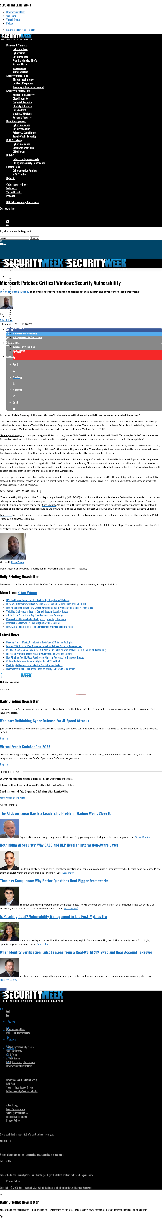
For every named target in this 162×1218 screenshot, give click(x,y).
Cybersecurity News (15, 12)
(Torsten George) (9, 980)
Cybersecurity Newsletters (19, 1066)
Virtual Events (13, 19)
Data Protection (21, 129)
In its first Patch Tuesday (14, 292)
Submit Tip (5, 1141)
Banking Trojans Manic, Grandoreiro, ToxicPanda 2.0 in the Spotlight (39, 642)
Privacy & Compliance (24, 133)
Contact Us (5, 1161)
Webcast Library (14, 1051)
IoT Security (19, 110)
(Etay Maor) (68, 873)
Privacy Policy (13, 1120)
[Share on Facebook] (84, 330)
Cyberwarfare (20, 49)
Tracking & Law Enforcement (28, 87)
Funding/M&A (13, 167)
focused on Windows (11, 439)
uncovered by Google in (84, 477)
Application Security (23, 95)
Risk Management (16, 121)
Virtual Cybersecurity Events (20, 1047)
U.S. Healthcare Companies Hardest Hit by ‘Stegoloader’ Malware (37, 600)
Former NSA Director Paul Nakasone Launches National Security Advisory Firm (44, 646)
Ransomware (19, 68)
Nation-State (20, 64)
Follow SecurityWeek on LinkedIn (21, 1091)
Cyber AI (10, 178)
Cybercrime (19, 53)
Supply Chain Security (24, 136)
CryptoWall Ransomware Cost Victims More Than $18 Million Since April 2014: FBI (46, 604)
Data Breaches (20, 57)
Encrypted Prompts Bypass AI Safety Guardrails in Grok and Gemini (39, 654)
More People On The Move (12, 798)
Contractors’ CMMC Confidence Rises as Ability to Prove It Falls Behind (40, 669)
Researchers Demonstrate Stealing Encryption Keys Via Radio (36, 619)
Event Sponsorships (15, 1109)
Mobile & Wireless (22, 114)
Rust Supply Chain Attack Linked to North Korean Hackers (34, 665)
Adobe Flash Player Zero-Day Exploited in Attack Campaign (34, 615)
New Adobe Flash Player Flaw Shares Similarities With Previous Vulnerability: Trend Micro (49, 608)
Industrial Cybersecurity (26, 159)
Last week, (6, 515)
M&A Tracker (20, 174)
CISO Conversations (23, 148)
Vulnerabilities (20, 72)
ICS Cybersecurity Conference (20, 30)
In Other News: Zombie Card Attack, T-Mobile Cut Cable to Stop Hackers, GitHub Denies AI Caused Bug (56, 650)
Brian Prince (6, 320)
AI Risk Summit (14, 1058)
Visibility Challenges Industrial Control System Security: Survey (37, 611)
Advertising (12, 1105)
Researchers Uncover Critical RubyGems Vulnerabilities (33, 623)
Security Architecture (18, 91)
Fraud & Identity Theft (25, 60)
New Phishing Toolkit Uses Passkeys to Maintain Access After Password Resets (45, 657)
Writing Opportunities (17, 1113)
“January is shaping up (12, 435)
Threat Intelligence (23, 79)
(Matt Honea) (71, 908)
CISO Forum (19, 151)
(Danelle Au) (42, 944)
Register (4, 739)
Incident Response (23, 83)
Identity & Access (22, 106)
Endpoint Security (22, 102)
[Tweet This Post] (84, 334)
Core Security (49, 505)
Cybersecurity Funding (25, 170)
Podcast (10, 23)
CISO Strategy (14, 140)
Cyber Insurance (21, 125)
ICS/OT (10, 155)
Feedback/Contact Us (16, 1117)
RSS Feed (10, 1084)
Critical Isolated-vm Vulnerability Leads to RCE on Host (33, 661)
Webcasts (11, 16)
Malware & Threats (16, 45)
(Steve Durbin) (142, 837)
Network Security (22, 117)
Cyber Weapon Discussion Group (21, 1080)
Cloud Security (20, 98)
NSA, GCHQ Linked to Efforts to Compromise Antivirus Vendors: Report (40, 627)
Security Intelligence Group (19, 1087)
